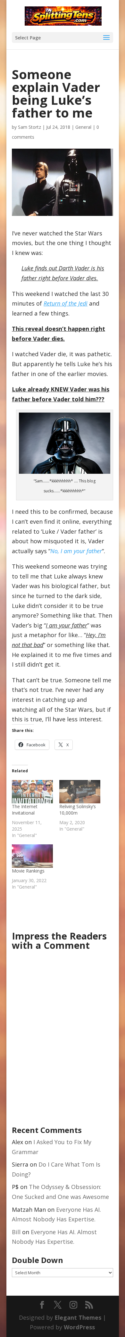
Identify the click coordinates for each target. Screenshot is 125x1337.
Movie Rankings (28, 871)
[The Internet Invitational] (32, 791)
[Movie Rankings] (32, 856)
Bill (16, 1232)
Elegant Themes (77, 1317)
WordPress (79, 1327)
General (83, 127)
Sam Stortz (29, 127)
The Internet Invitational (25, 809)
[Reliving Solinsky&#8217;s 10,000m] (79, 791)
